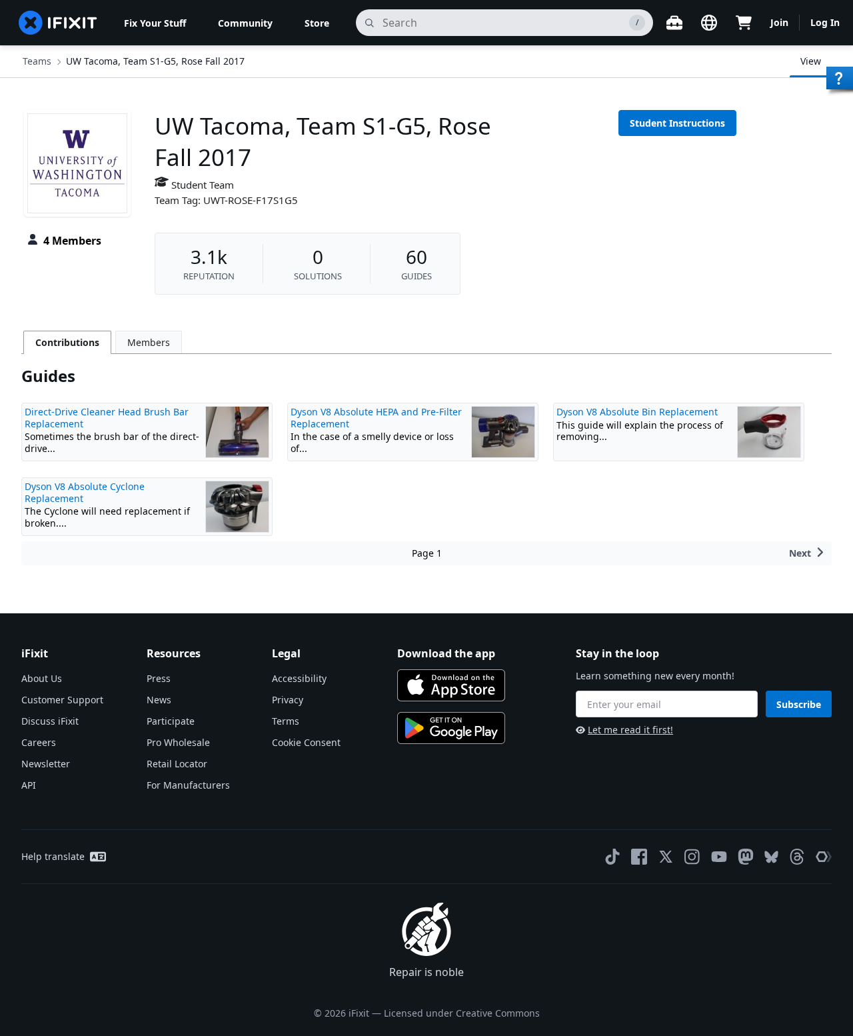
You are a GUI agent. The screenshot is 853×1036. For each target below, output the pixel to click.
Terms (285, 721)
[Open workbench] (674, 22)
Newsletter (45, 763)
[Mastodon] (746, 857)
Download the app (446, 653)
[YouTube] (719, 857)
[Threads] (797, 857)
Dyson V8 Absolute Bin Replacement (637, 411)
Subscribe (798, 704)
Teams (37, 61)
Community (245, 23)
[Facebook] (639, 857)
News (159, 699)
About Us (41, 678)
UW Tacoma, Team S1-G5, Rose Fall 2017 (155, 61)
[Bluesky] (771, 857)
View (810, 61)
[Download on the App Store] (451, 685)
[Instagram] (692, 857)
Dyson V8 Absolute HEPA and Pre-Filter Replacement (376, 417)
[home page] (58, 23)
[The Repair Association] (824, 857)
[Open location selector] (709, 22)
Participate (171, 721)
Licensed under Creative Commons (462, 1013)
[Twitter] (666, 857)
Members (148, 342)
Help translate (53, 856)
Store (317, 23)
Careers (38, 742)
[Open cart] (743, 22)
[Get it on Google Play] (451, 728)
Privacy (287, 699)
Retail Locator (177, 763)
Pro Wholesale (178, 742)
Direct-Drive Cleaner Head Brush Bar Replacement (107, 417)
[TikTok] (612, 857)
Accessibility (299, 678)
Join (779, 22)
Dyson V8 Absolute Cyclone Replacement (85, 492)
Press (159, 678)
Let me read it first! (630, 729)
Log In (825, 22)
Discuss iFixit (50, 721)
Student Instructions (677, 123)
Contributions (67, 342)
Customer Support (62, 699)
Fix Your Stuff (155, 23)
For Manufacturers (188, 785)
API (28, 785)
